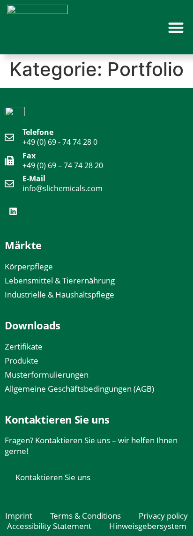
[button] (176, 27)
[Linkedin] (13, 211)
